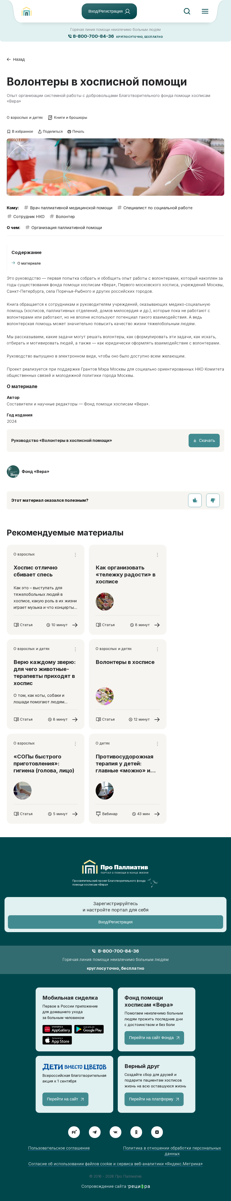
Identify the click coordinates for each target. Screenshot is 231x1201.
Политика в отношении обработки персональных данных (172, 1151)
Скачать (207, 440)
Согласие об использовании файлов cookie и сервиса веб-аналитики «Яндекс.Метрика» (115, 1163)
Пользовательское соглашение (59, 1148)
